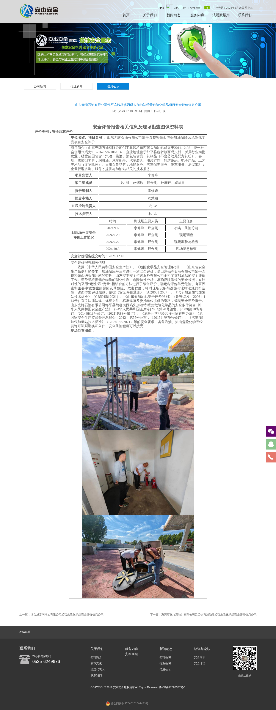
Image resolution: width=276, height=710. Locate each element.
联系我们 (245, 15)
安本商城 (131, 654)
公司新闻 (40, 86)
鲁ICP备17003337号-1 (172, 687)
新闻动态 (173, 15)
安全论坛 (199, 663)
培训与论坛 (202, 649)
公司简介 (96, 657)
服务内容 (197, 15)
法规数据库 (221, 15)
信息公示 (113, 86)
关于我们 (150, 15)
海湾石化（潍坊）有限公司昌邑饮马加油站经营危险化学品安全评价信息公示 (209, 614)
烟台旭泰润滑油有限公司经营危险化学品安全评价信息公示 (67, 614)
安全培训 (199, 657)
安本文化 (96, 663)
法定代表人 (98, 669)
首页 (126, 15)
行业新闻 (77, 86)
